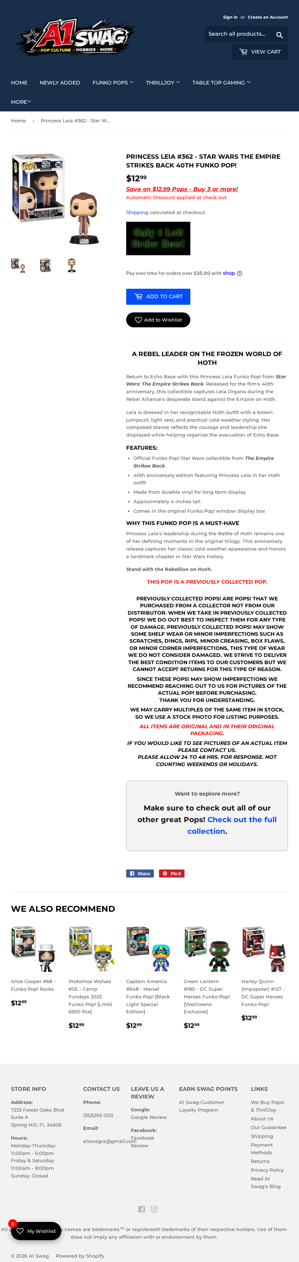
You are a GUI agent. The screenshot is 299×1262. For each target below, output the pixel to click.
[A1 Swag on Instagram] (154, 1210)
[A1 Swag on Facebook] (141, 1210)
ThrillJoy (166, 82)
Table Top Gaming (224, 82)
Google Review (149, 1117)
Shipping (137, 212)
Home (22, 82)
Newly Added (63, 82)
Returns (260, 1161)
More (19, 102)
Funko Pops (116, 82)
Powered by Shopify (80, 1256)
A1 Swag (39, 1256)
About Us (262, 1118)
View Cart (265, 51)
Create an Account (268, 17)
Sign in (231, 17)
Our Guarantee (269, 1127)
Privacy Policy (267, 1170)
